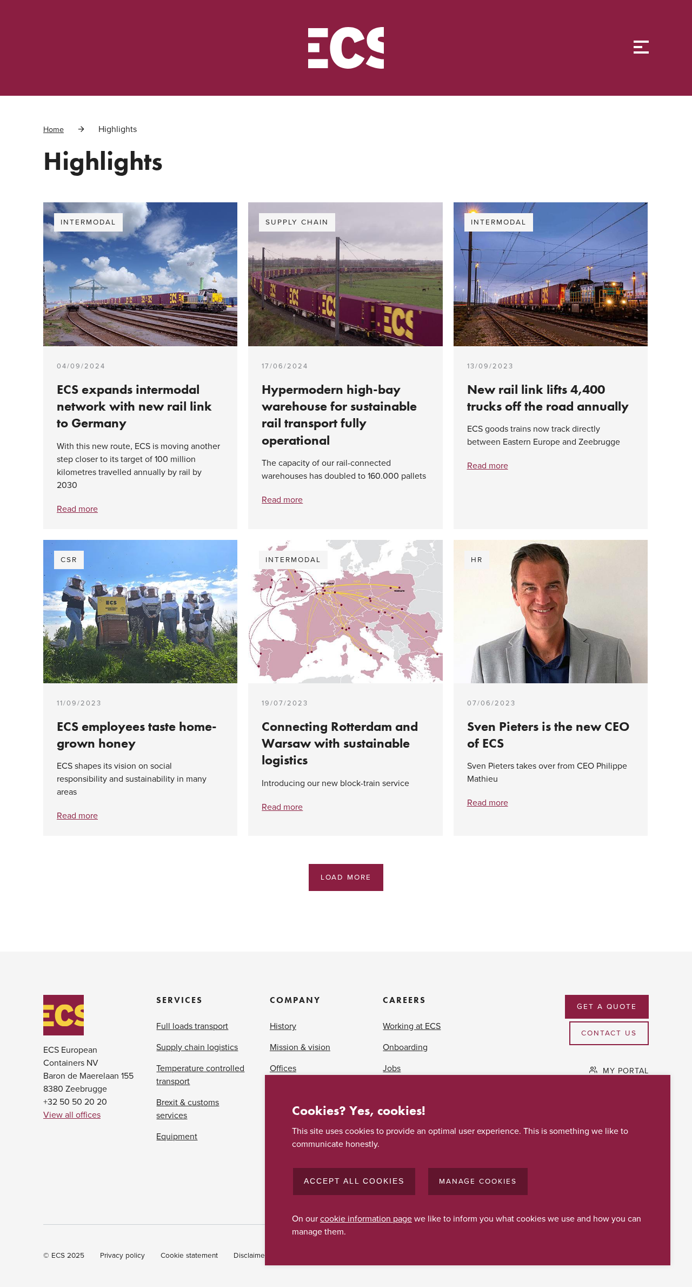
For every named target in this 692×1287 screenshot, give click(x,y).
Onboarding (405, 1047)
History (283, 1026)
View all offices (72, 1115)
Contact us (609, 1033)
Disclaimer (250, 1255)
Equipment (176, 1136)
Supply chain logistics (197, 1047)
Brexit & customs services (187, 1109)
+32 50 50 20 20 (75, 1102)
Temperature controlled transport (200, 1075)
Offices (283, 1068)
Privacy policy (122, 1255)
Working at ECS (412, 1026)
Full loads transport (192, 1026)
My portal (626, 1070)
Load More (346, 877)
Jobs (392, 1068)
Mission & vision (300, 1047)
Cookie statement (189, 1255)
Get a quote (607, 1006)
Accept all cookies (354, 1181)
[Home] (346, 48)
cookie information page (366, 1218)
